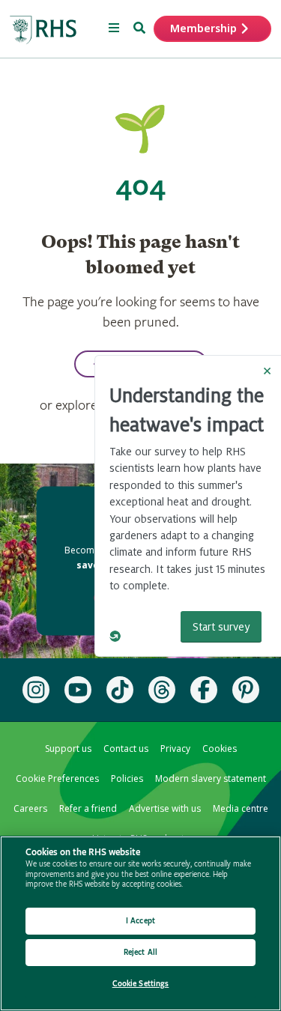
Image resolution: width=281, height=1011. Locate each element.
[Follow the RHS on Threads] (161, 689)
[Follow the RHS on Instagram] (35, 689)
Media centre (240, 808)
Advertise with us (165, 808)
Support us (68, 748)
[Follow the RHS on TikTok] (119, 689)
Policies (127, 778)
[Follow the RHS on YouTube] (77, 689)
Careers (30, 808)
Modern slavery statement (210, 778)
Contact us (125, 748)
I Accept (140, 921)
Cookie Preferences (57, 778)
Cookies (219, 748)
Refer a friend (88, 808)
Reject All (140, 952)
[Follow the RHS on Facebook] (203, 689)
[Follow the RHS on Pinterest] (245, 689)
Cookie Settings (140, 984)
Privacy (175, 748)
